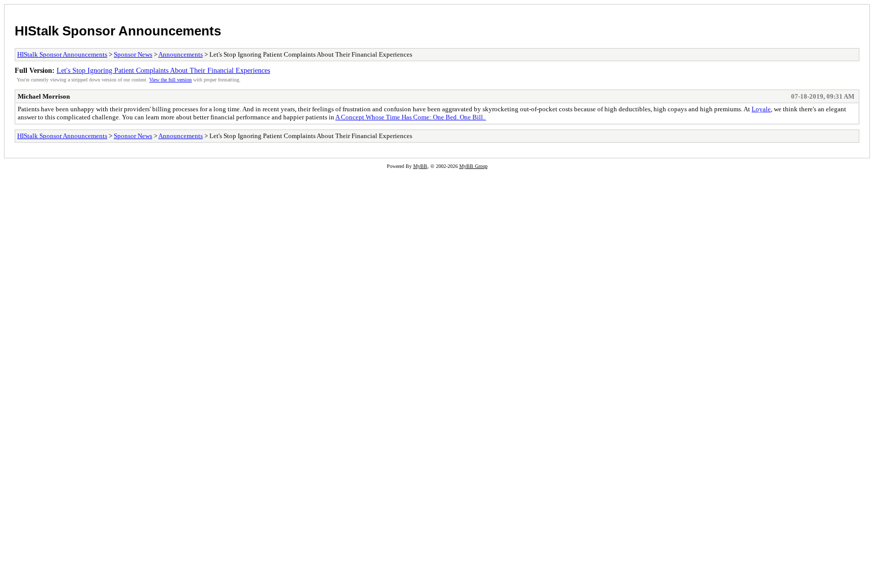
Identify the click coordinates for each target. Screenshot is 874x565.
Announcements (180, 54)
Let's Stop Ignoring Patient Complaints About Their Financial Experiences (163, 70)
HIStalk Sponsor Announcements (118, 30)
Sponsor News (133, 54)
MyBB (420, 166)
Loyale (761, 109)
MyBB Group (473, 166)
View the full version (170, 79)
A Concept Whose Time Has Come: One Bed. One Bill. (410, 117)
